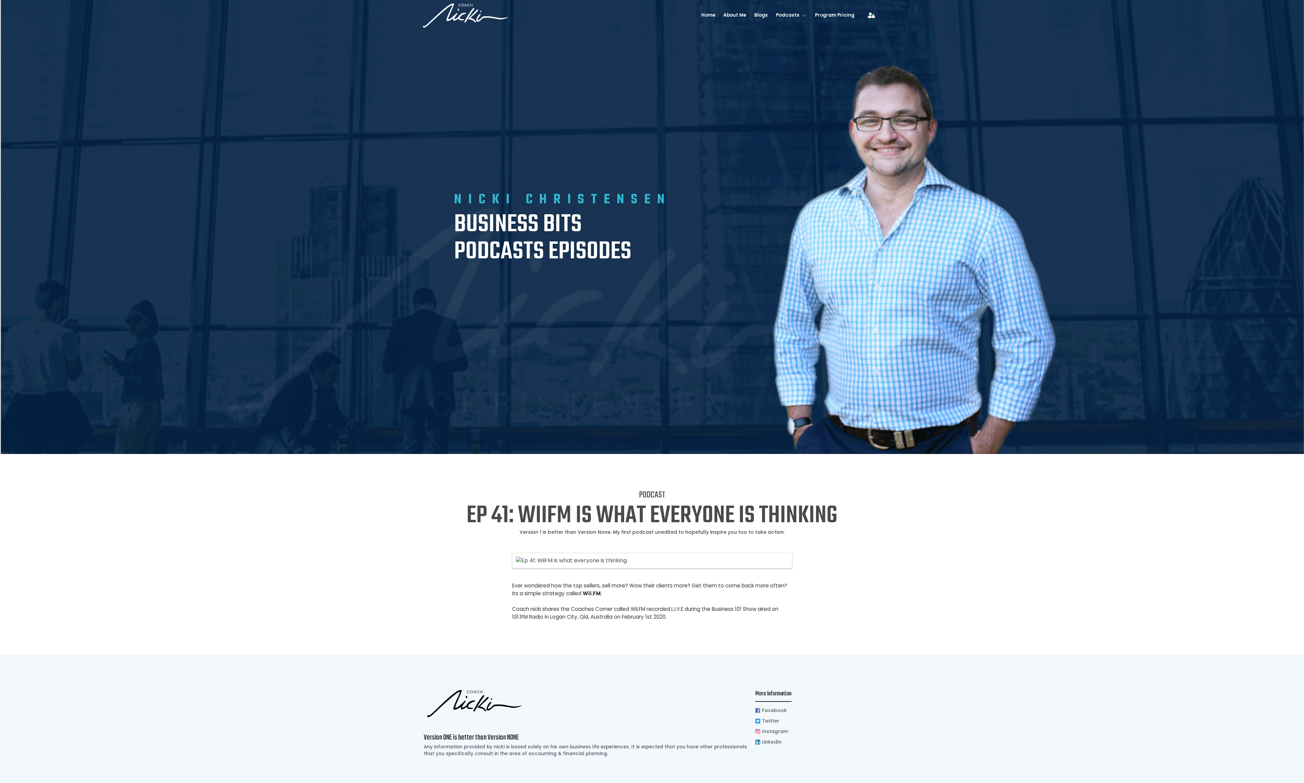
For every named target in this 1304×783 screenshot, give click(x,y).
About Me (734, 15)
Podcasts (787, 15)
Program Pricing (834, 15)
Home (708, 15)
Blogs (761, 15)
